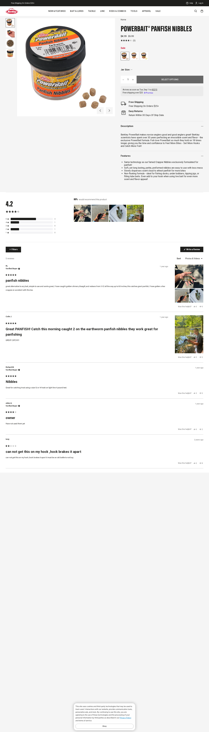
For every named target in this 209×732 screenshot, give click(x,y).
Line (102, 11)
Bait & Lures (77, 11)
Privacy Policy (125, 718)
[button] (100, 110)
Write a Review (194, 250)
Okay (104, 726)
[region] (109, 213)
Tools (134, 11)
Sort (179, 258)
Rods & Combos (117, 11)
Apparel (146, 11)
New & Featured (57, 11)
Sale (158, 11)
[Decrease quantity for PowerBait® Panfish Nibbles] (123, 79)
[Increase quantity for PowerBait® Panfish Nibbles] (133, 79)
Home (123, 19)
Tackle (92, 11)
